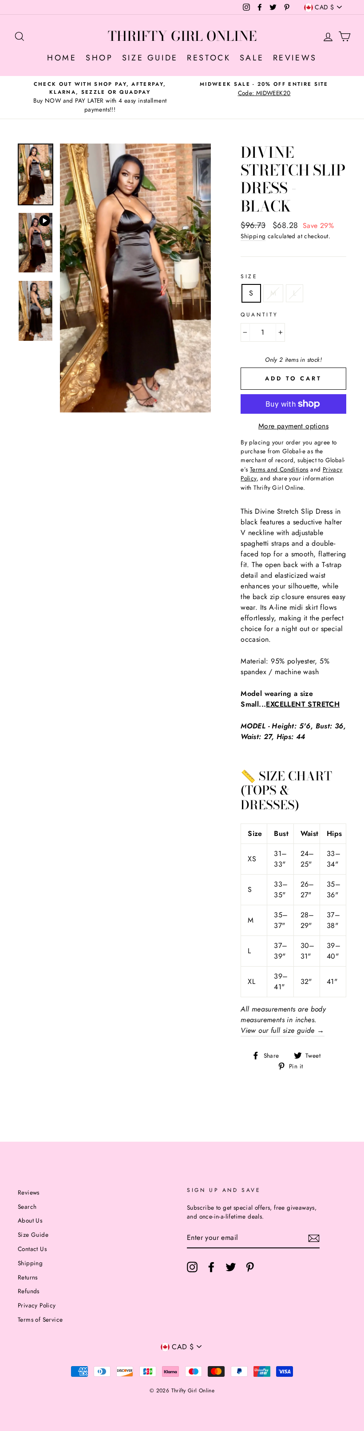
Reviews (29, 1192)
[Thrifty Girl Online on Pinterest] (250, 1267)
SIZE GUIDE (150, 58)
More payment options (293, 426)
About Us (30, 1220)
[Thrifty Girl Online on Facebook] (211, 1267)
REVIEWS (295, 58)
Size (249, 276)
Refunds (29, 1291)
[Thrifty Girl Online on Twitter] (231, 1267)
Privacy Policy (37, 1305)
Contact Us (32, 1248)
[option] (100, 97)
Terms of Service (40, 1319)
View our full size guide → (282, 1030)
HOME (61, 58)
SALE (252, 58)
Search (27, 1206)
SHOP (99, 58)
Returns (28, 1277)
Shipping (253, 236)
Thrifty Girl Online (182, 36)
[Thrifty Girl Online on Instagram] (192, 1267)
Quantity (259, 315)
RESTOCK (208, 58)
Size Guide (33, 1234)
